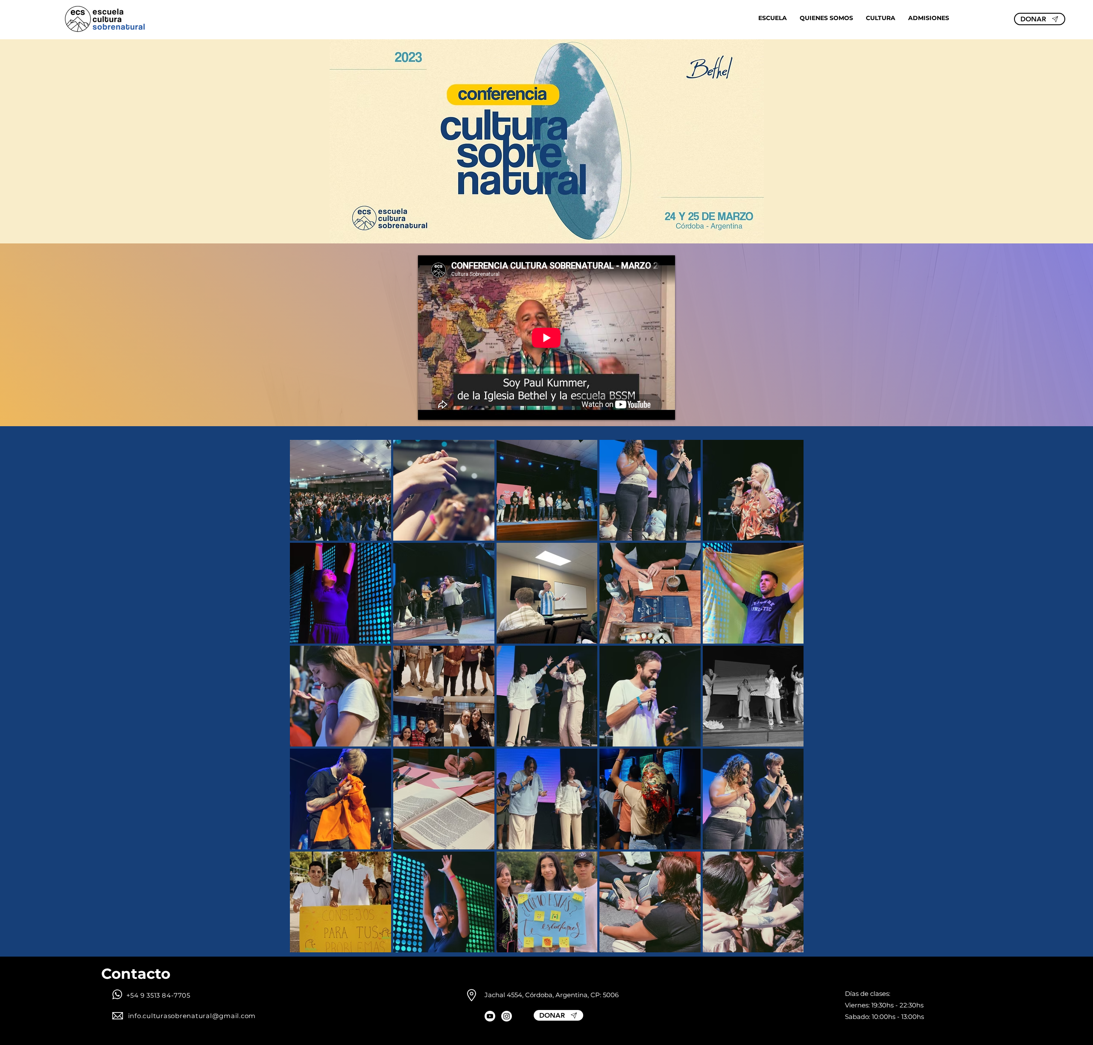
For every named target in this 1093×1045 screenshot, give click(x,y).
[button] (772, 18)
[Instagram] (506, 1016)
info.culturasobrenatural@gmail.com (192, 1016)
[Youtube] (490, 1016)
